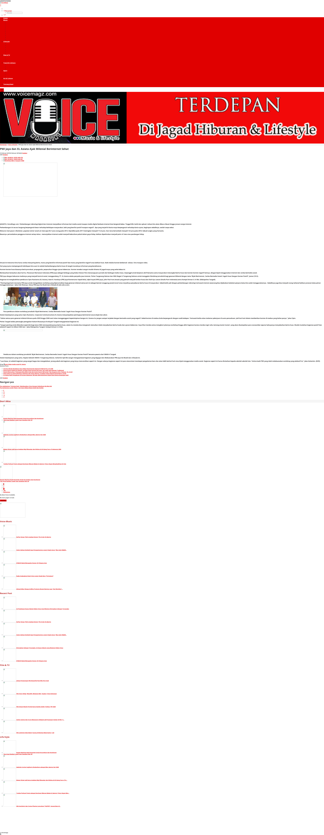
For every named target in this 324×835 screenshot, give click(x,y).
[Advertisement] (50, 210)
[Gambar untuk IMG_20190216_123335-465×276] (13, 157)
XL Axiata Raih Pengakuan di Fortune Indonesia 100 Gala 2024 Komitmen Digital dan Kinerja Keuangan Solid (35, 375)
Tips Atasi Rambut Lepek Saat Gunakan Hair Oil (17, 420)
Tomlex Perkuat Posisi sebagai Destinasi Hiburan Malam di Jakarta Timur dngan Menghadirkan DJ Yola (34, 464)
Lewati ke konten (5, 1)
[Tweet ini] (4, 392)
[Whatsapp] (4, 397)
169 (4, 490)
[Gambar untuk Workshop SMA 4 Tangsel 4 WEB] (13, 161)
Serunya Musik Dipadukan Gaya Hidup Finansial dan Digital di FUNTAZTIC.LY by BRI (28, 369)
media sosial (16, 364)
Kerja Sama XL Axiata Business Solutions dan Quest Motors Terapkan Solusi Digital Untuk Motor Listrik (34, 373)
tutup (2, 89)
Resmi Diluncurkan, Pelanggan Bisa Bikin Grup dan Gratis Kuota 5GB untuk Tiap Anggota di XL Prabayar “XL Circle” (38, 372)
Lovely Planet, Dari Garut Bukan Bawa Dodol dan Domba (21, 388)
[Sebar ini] (3, 390)
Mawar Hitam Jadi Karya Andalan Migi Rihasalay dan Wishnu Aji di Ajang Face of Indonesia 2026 (32, 449)
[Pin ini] (4, 394)
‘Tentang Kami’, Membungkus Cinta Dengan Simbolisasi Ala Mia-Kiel (26, 386)
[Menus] (0, 4)
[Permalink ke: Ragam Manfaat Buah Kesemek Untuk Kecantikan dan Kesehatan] (9, 417)
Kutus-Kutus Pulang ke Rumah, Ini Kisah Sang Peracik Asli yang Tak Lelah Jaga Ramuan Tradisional (33, 370)
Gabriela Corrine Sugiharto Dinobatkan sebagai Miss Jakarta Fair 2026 (24, 434)
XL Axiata (23, 364)
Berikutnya (6, 492)
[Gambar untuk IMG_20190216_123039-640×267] (13, 159)
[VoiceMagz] (4, 2)
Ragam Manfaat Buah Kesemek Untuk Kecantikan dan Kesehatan (23, 418)
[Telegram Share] (4, 395)
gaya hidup (8, 364)
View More (3, 500)
